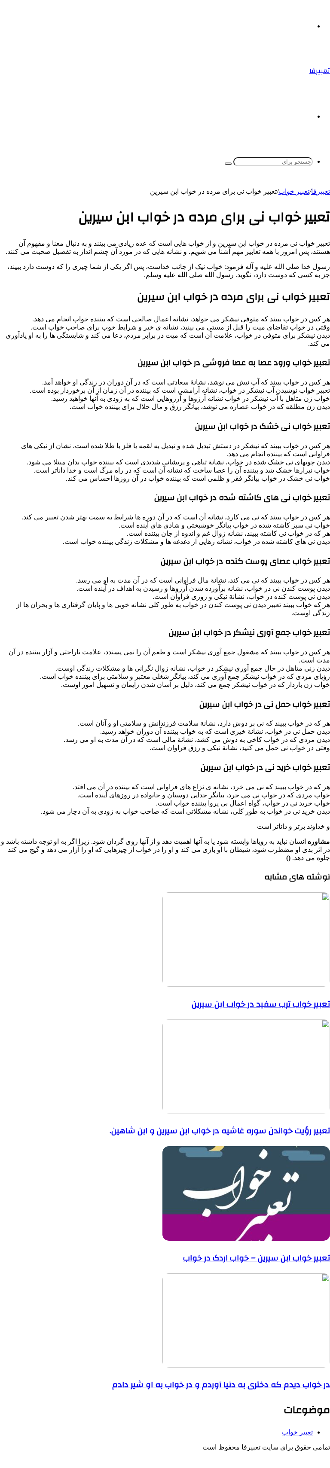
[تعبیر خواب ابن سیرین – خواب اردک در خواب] (246, 1238)
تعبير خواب (293, 191)
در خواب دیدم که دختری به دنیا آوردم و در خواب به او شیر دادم (221, 1384)
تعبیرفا (320, 191)
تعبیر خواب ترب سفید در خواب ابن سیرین (261, 1004)
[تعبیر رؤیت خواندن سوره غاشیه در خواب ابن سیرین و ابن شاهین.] (246, 1111)
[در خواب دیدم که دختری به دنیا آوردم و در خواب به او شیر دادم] (246, 1365)
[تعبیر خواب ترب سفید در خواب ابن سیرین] (246, 984)
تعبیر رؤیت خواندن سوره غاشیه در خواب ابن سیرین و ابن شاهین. (220, 1130)
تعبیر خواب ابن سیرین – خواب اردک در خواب (256, 1258)
